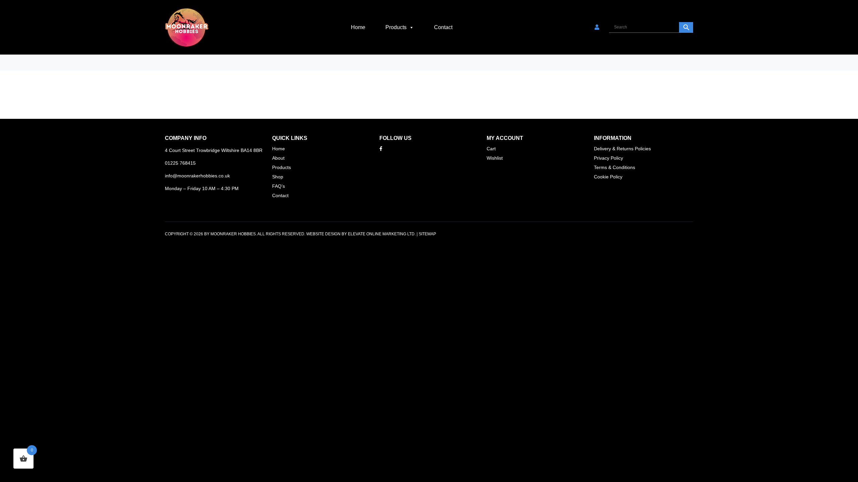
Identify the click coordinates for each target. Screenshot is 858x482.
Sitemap (427, 234)
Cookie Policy (608, 176)
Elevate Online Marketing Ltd (381, 234)
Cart (491, 148)
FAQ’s (278, 186)
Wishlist (495, 158)
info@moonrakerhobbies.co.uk (197, 175)
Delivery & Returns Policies (622, 148)
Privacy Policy (608, 158)
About (278, 158)
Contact (443, 27)
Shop (277, 176)
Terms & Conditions (614, 167)
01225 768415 (180, 163)
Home (358, 27)
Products (396, 27)
